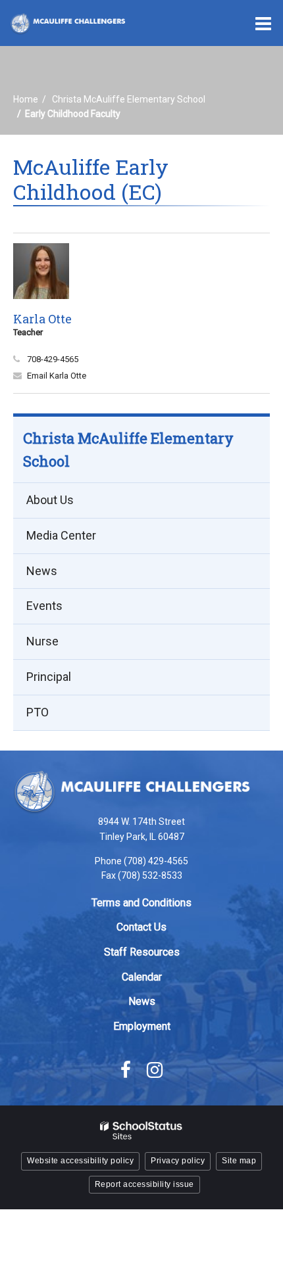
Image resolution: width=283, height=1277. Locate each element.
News (41, 571)
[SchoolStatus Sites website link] (141, 1130)
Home (25, 99)
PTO (37, 712)
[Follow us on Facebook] (125, 1070)
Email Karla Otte (56, 376)
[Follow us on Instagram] (155, 1070)
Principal (48, 677)
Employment (141, 1026)
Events (44, 606)
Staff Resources (142, 952)
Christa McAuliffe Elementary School (128, 99)
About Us (50, 500)
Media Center (61, 535)
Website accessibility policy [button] (80, 1160)
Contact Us (141, 927)
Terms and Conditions (141, 902)
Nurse (42, 641)
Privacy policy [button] (178, 1160)
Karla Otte (42, 319)
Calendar (142, 977)
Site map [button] (239, 1160)
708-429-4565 (52, 359)
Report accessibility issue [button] (144, 1184)
